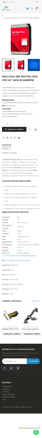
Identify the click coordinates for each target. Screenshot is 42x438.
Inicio (3, 15)
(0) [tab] (6, 149)
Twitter (7, 137)
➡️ (3, 260)
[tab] (6, 145)
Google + (15, 137)
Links (37, 2)
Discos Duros (27, 114)
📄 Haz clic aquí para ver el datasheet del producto (19, 256)
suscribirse (33, 361)
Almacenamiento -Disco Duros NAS (14, 111)
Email (18, 137)
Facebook (3, 137)
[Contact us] (36, 432)
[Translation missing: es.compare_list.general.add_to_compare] (35, 129)
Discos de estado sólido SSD (12, 114)
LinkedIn (11, 137)
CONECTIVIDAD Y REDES (8, 327)
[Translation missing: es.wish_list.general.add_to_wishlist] (29, 129)
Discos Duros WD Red (9, 116)
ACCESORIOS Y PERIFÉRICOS (29, 327)
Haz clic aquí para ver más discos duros (17, 260)
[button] (34, 301)
